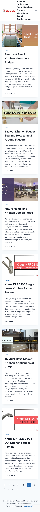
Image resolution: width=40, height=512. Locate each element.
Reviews (7, 280)
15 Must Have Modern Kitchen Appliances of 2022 (19, 363)
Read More (10, 93)
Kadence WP (29, 506)
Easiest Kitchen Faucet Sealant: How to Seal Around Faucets (20, 135)
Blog (6, 50)
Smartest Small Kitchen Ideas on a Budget (17, 58)
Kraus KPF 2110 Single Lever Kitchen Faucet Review (19, 288)
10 (12, 489)
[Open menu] (36, 10)
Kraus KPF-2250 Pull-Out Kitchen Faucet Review (19, 442)
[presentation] (20, 35)
